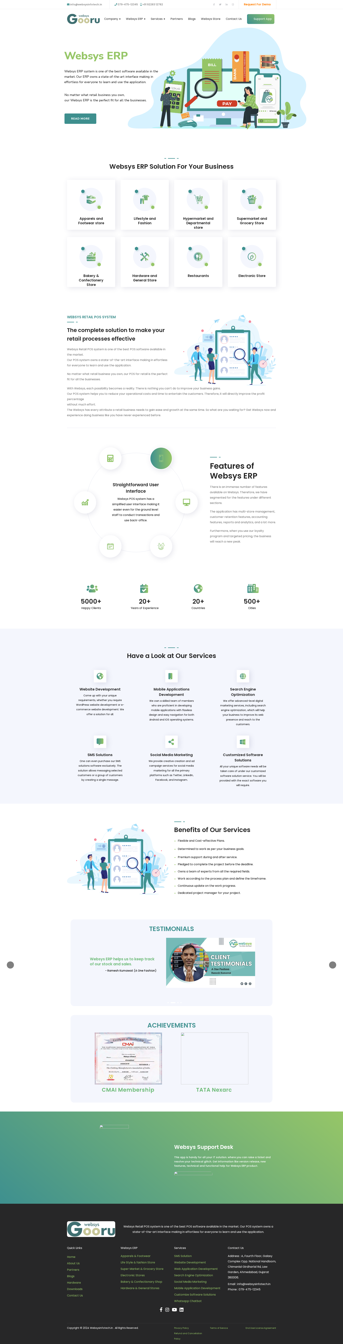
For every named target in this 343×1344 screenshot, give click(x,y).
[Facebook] (161, 1309)
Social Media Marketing (190, 1282)
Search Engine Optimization (193, 1275)
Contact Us (75, 1295)
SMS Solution (183, 1256)
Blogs (70, 1276)
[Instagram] (167, 1309)
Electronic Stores (133, 1275)
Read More (80, 119)
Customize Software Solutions (195, 1295)
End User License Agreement (261, 1328)
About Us (73, 1263)
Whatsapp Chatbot (188, 1301)
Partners (73, 1270)
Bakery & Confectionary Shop (141, 1282)
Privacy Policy (181, 1328)
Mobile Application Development (197, 1288)
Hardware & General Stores (140, 1288)
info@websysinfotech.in (85, 4)
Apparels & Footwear (136, 1256)
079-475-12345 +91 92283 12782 (140, 4)
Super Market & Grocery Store (142, 1269)
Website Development (190, 1262)
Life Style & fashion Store (138, 1262)
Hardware (74, 1283)
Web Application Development (196, 1269)
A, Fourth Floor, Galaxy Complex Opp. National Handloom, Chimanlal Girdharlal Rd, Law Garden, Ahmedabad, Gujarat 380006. (252, 1266)
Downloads (75, 1289)
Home (71, 1257)
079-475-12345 (249, 1289)
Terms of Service (219, 1328)
